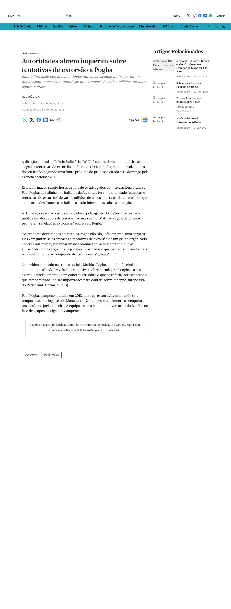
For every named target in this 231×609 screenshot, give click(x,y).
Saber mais (134, 325)
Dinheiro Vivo (148, 26)
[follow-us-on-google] (145, 120)
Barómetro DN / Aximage (117, 26)
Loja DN (14, 16)
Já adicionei (113, 330)
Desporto (31, 354)
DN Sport (89, 26)
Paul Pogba (51, 354)
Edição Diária (23, 26)
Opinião (58, 26)
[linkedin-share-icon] (45, 121)
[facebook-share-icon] (38, 121)
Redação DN (31, 96)
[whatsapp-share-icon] (25, 121)
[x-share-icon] (32, 121)
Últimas (42, 26)
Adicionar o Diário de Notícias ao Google (75, 330)
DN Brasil (169, 26)
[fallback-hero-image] (164, 65)
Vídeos (72, 26)
